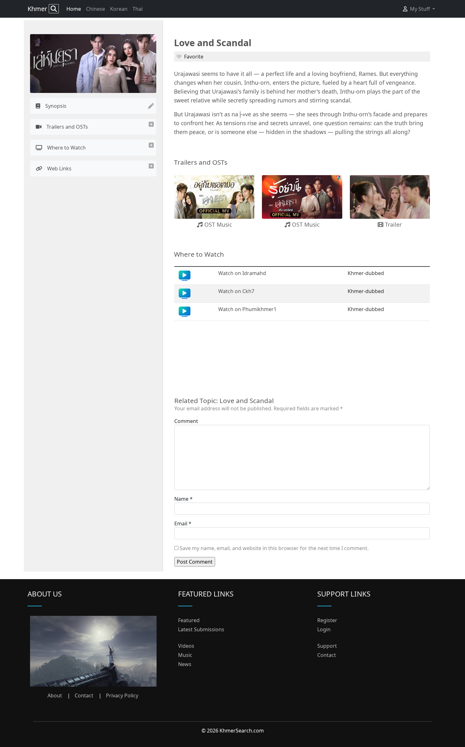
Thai (138, 8)
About (54, 695)
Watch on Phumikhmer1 (247, 309)
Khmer (38, 8)
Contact (84, 695)
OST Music (217, 224)
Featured (189, 620)
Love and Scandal (212, 42)
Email (180, 523)
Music (185, 655)
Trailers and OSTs (67, 126)
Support (327, 645)
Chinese (95, 8)
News (184, 664)
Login (324, 629)
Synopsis (55, 105)
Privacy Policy (122, 695)
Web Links (59, 168)
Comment (186, 421)
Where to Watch (66, 147)
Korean (118, 8)
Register (327, 620)
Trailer (392, 224)
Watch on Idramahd (242, 273)
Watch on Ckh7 (236, 291)
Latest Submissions (201, 629)
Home (73, 8)
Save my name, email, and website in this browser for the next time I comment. (274, 548)
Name (181, 498)
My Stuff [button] (420, 8)
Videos (186, 645)
